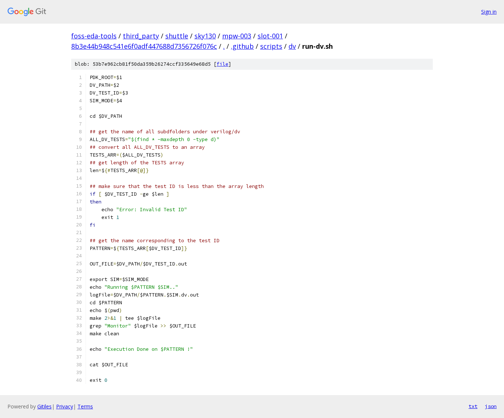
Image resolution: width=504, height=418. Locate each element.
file (222, 64)
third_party (141, 35)
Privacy (64, 406)
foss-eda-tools (94, 35)
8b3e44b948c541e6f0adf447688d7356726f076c (144, 46)
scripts (271, 46)
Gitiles (44, 406)
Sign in (489, 11)
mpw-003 (236, 35)
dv (292, 46)
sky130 (205, 35)
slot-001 (270, 35)
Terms (85, 406)
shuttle (176, 35)
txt (473, 406)
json (491, 406)
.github (242, 46)
